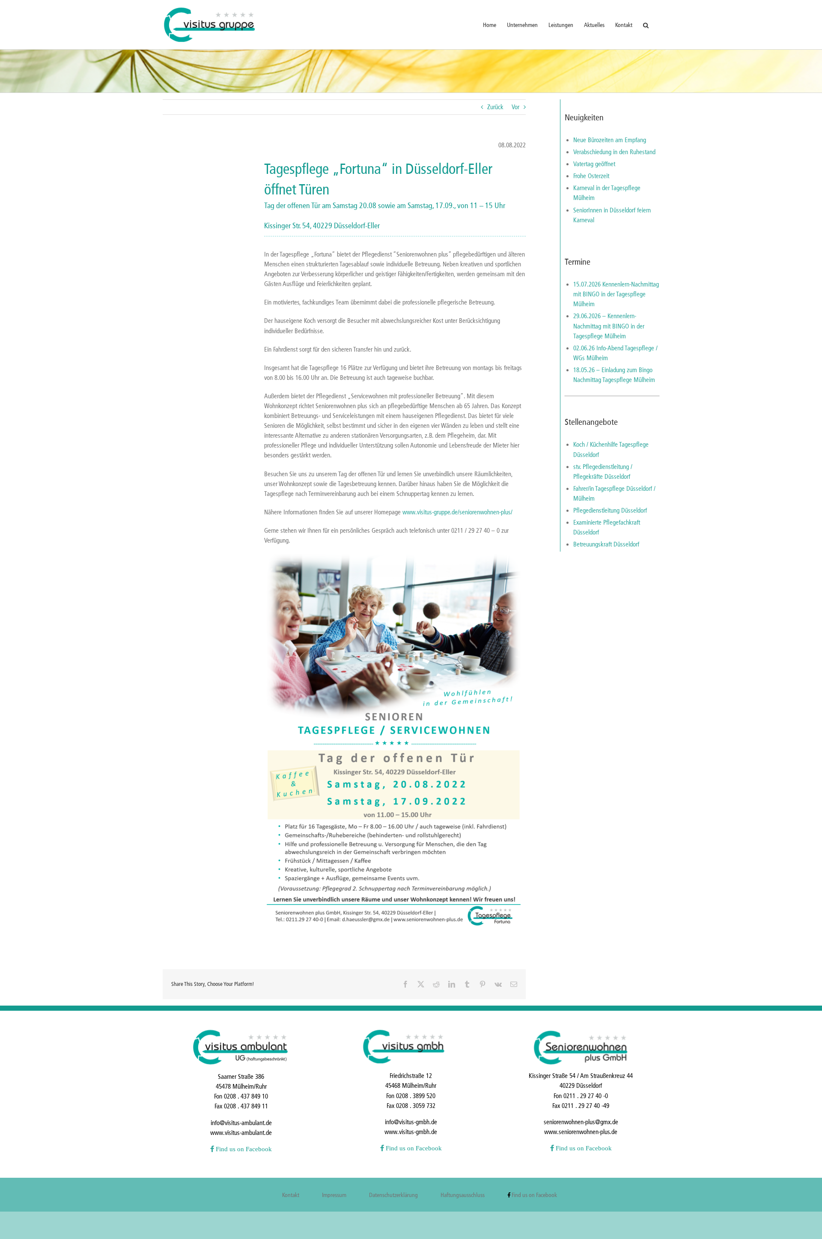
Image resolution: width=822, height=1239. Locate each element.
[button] (646, 24)
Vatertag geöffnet (594, 164)
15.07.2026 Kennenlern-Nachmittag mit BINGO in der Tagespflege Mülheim (616, 294)
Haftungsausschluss (463, 1195)
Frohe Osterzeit (591, 176)
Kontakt (290, 1195)
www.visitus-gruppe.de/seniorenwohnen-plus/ (457, 512)
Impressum (334, 1195)
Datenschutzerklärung (393, 1195)
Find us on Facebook (243, 1149)
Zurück (495, 107)
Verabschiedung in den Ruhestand (614, 152)
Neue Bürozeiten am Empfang (609, 140)
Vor (515, 107)
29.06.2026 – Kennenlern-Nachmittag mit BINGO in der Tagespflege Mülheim (608, 326)
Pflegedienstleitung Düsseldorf (610, 510)
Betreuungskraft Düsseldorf (606, 544)
